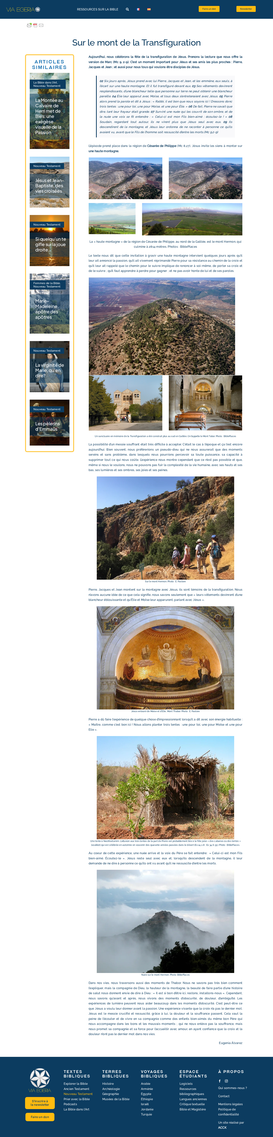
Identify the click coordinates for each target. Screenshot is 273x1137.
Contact (224, 1096)
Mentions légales (230, 1104)
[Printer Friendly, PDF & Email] (35, 25)
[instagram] (226, 1081)
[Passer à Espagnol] (149, 9)
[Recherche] (127, 9)
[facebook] (219, 1081)
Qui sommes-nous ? (232, 1088)
